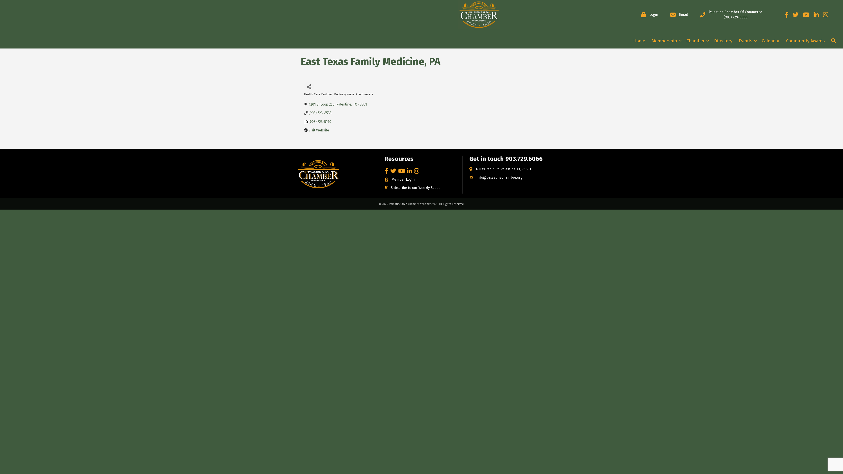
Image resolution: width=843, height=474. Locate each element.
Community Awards (805, 40)
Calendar (771, 40)
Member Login (403, 179)
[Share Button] (309, 87)
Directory (723, 40)
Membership (664, 40)
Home (639, 40)
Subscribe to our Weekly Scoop (416, 188)
